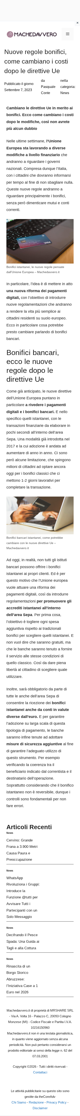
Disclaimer (40, 1108)
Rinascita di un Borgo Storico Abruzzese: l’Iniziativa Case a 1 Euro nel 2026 (22, 979)
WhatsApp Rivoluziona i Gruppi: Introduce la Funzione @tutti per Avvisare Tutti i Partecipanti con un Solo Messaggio (23, 897)
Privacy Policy (57, 1102)
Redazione (36, 1102)
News (64, 93)
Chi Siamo (19, 1102)
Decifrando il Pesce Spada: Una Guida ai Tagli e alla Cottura (22, 941)
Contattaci (40, 1072)
